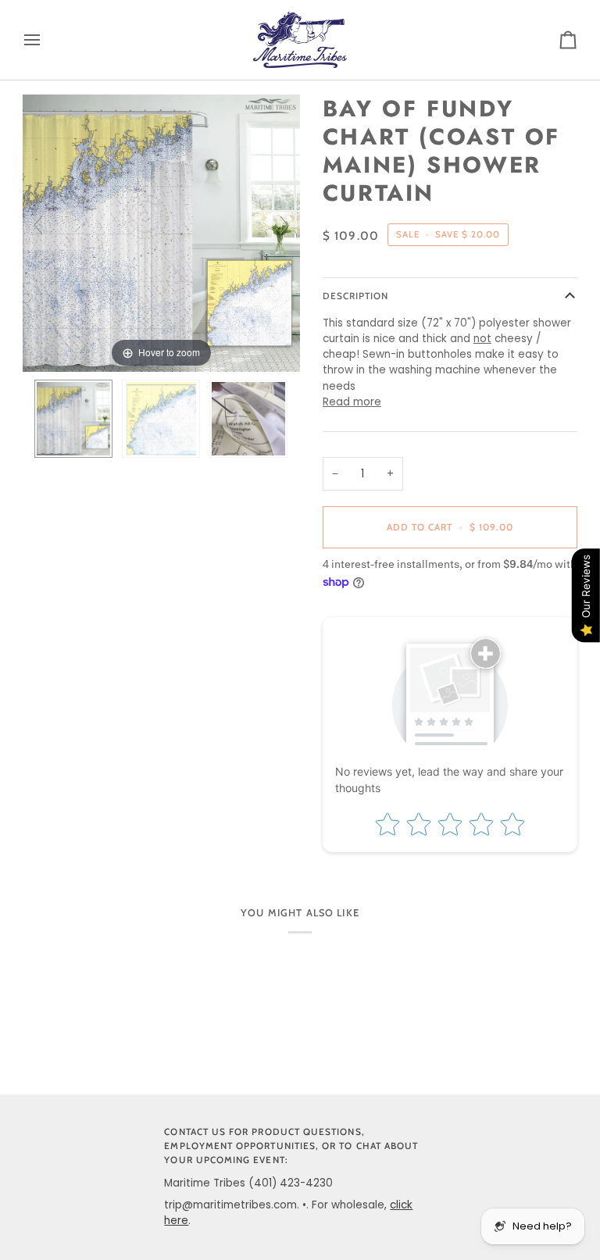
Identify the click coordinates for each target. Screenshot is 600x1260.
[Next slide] (284, 225)
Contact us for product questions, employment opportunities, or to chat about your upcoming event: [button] (291, 1145)
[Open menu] (46, 40)
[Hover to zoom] (161, 232)
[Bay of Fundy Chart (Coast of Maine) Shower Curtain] (73, 419)
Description (356, 296)
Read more (352, 401)
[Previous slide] (38, 225)
